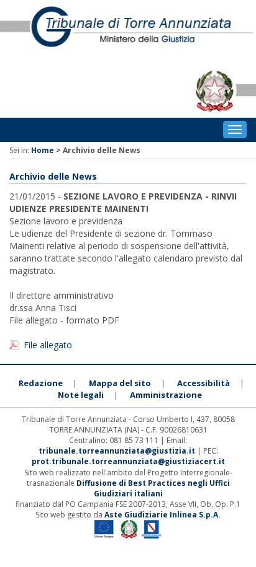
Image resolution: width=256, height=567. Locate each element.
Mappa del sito (120, 383)
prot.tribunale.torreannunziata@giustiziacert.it (128, 461)
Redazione (41, 383)
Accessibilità (203, 383)
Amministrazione (166, 394)
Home (42, 150)
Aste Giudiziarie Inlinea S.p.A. (162, 514)
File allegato (48, 345)
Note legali (81, 394)
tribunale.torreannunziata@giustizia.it (118, 451)
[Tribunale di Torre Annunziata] (128, 32)
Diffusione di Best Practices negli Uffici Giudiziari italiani (153, 488)
